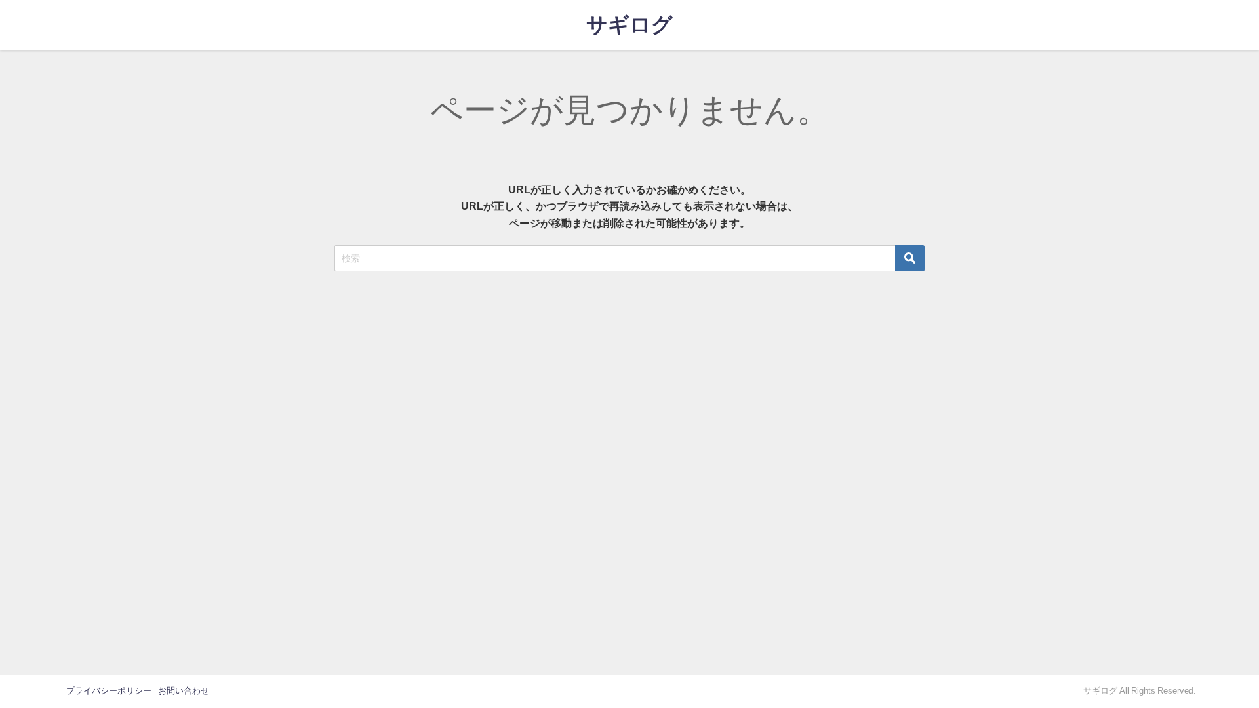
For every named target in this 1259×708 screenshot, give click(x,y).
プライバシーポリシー (108, 690)
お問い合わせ (183, 690)
